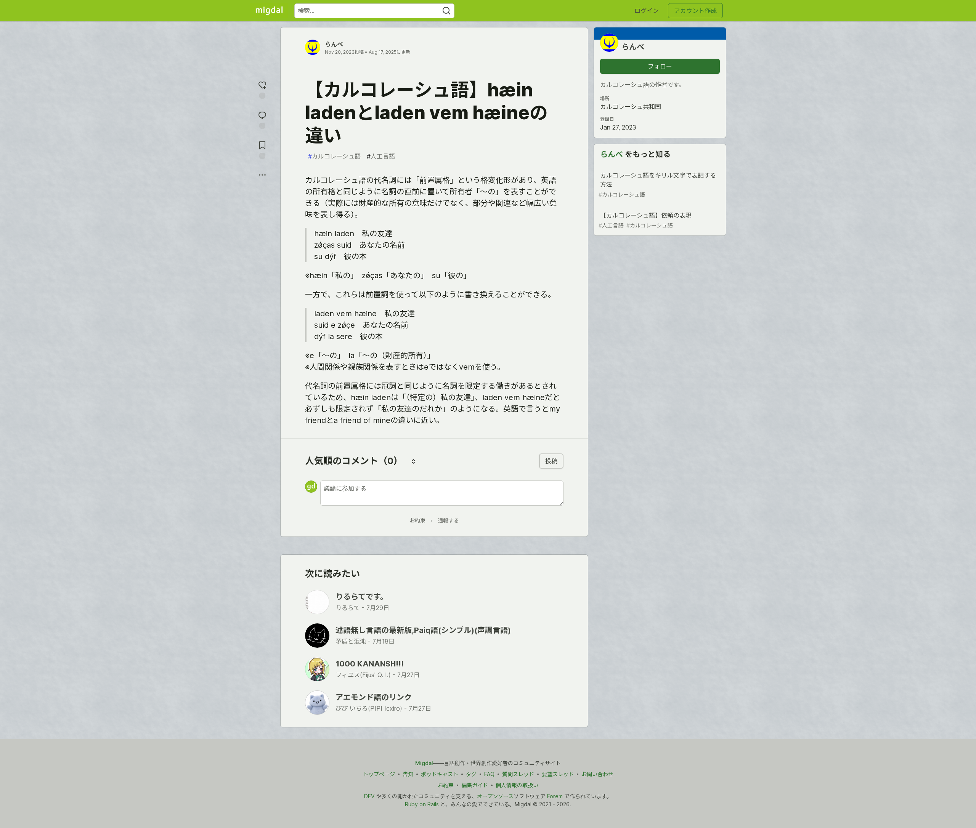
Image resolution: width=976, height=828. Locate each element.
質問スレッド (518, 774)
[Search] (446, 11)
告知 (408, 774)
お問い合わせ (597, 774)
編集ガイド (474, 785)
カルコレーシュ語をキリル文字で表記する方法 (657, 184)
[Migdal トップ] (269, 10)
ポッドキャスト (439, 774)
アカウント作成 (695, 10)
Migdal (424, 763)
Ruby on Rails (422, 804)
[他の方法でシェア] (262, 175)
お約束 (417, 520)
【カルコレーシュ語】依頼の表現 (645, 220)
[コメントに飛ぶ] (262, 119)
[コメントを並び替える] (413, 461)
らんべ (334, 44)
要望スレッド (558, 774)
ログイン (646, 10)
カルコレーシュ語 (334, 156)
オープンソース (495, 796)
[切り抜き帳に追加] (262, 149)
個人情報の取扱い (517, 785)
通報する (448, 520)
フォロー (660, 66)
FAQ (489, 774)
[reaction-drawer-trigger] (262, 89)
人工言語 (381, 156)
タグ (471, 774)
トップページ (379, 774)
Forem (555, 796)
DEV (369, 796)
